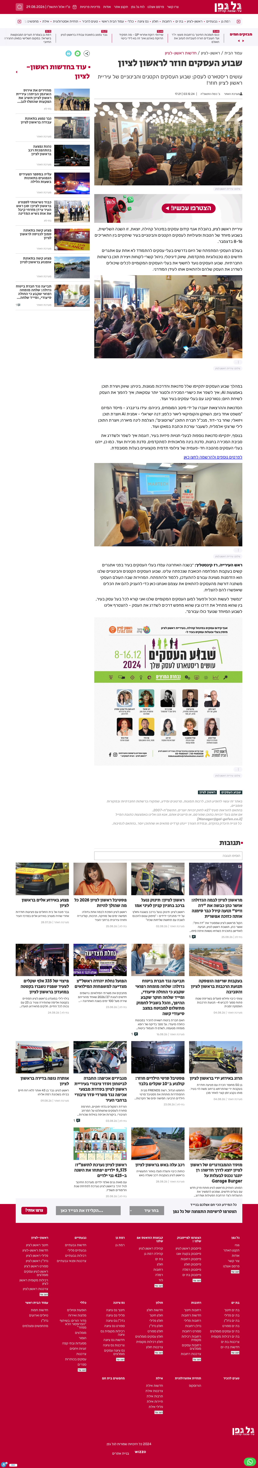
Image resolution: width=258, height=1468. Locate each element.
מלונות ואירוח (77, 1315)
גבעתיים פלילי (77, 1250)
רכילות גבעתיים (75, 1256)
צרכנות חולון (154, 1347)
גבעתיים (211, 21)
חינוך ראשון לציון (37, 1245)
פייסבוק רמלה (191, 1269)
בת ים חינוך (231, 1310)
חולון (155, 21)
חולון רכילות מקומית (149, 1342)
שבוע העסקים (231, 792)
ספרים (82, 1364)
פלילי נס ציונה (115, 1315)
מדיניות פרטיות (90, 7)
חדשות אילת (154, 1386)
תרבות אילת (155, 1396)
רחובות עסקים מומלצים (191, 1347)
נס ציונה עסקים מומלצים (114, 1352)
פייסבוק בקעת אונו (188, 1254)
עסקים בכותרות (75, 1359)
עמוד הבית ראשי (113, 21)
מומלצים (80, 1333)
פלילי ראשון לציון (37, 1256)
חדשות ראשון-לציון (35, 1250)
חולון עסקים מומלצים (149, 1336)
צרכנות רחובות (191, 1354)
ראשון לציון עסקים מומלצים (36, 1273)
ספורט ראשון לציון (36, 1266)
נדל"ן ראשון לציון (37, 1261)
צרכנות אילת (154, 1391)
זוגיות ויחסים (78, 1348)
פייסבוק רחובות (191, 1259)
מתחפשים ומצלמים (35, 1326)
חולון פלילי (156, 1321)
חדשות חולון (155, 1310)
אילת (45, 21)
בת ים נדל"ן (231, 1321)
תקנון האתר (231, 1250)
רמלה (159, 1275)
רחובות (167, 21)
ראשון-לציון (194, 21)
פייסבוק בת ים (191, 1275)
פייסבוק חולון (192, 1264)
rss (237, 1245)
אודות (107, 7)
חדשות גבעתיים (75, 1245)
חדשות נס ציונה (114, 1340)
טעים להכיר (90, 21)
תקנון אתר (121, 7)
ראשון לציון (207, 792)
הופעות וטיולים (76, 1310)
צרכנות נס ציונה (114, 1345)
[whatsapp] (78, 53)
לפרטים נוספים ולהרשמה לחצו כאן (213, 457)
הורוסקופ (195, 1386)
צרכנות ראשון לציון (35, 1289)
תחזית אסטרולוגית (65, 21)
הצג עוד (235, 1271)
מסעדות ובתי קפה (74, 1343)
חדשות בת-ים (230, 1347)
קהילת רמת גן (153, 1254)
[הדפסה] (69, 53)
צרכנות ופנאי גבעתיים (71, 1261)
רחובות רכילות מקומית (191, 1338)
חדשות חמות (39, 1310)
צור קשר (233, 1261)
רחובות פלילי (192, 1321)
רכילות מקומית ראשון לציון (33, 1282)
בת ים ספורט (230, 1326)
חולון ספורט (155, 1331)
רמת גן (225, 21)
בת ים (179, 21)
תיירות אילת (155, 1401)
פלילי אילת (156, 1407)
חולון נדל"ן (156, 1326)
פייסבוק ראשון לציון (188, 1248)
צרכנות (81, 1354)
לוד (161, 1280)
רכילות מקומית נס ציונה (112, 1333)
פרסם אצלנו (156, 7)
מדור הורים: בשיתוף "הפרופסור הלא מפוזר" (73, 1324)
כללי (131, 21)
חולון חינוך (156, 1315)
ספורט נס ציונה (114, 1326)
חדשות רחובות (191, 1315)
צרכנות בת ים (230, 1342)
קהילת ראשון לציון (151, 1248)
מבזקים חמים (241, 34)
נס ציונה (142, 21)
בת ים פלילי (231, 1315)
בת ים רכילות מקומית (225, 1336)
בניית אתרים (120, 1453)
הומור (82, 1338)
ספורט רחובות (191, 1331)
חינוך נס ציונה (115, 1310)
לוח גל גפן (137, 7)
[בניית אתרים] (140, 1453)
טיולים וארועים (38, 1315)
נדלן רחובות (193, 1326)
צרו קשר (173, 7)
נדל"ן (44, 1321)
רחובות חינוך (192, 1310)
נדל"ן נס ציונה (115, 1321)
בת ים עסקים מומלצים (224, 1331)
